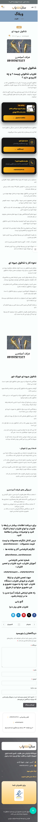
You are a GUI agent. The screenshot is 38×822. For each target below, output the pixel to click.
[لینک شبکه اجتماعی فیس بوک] (34, 615)
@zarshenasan (10, 544)
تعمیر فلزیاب (19, 578)
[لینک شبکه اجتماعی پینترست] (24, 615)
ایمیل (33, 679)
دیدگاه (33, 645)
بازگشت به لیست (19, 624)
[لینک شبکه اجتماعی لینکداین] (18, 615)
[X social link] (29, 615)
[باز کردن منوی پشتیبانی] (33, 810)
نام (34, 670)
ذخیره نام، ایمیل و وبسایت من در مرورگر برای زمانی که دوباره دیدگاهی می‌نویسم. (19, 698)
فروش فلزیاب (18, 581)
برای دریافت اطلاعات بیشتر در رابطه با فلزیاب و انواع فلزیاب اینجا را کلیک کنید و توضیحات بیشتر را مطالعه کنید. (19, 530)
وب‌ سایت (33, 688)
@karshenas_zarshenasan (18, 555)
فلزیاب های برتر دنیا (19, 607)
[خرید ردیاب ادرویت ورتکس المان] (19, 112)
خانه (22, 19)
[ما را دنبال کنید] (19, 146)
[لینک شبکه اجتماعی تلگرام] (13, 615)
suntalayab (25, 36)
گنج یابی (19, 602)
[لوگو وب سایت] (19, 7)
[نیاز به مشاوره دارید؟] (19, 166)
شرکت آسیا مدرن (12, 593)
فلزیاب (16, 19)
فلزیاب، (25, 563)
